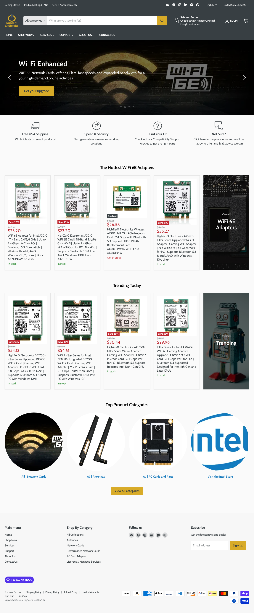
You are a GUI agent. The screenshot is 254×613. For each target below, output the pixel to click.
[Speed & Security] (96, 133)
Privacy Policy (52, 591)
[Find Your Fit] (157, 133)
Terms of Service (13, 591)
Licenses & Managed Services (84, 561)
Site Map (22, 595)
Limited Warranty (90, 591)
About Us (85, 35)
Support (66, 35)
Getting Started (12, 5)
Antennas (72, 540)
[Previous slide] (10, 77)
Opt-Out (9, 595)
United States (235, 4)
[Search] (162, 20)
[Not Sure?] (218, 133)
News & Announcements (64, 5)
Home (9, 35)
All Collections (75, 534)
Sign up (238, 545)
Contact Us (107, 35)
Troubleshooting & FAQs (36, 5)
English (210, 4)
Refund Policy (70, 591)
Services (46, 35)
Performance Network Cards (83, 551)
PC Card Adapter (76, 556)
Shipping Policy (33, 591)
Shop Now (25, 35)
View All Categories (127, 491)
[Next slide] (243, 77)
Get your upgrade (36, 91)
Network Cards (75, 545)
